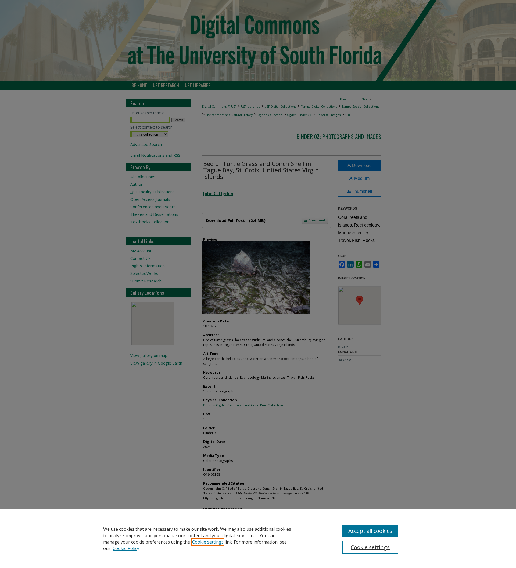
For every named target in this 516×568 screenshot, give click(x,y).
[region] (258, 538)
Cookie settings (208, 542)
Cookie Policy (126, 548)
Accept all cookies (370, 530)
